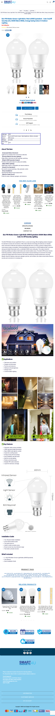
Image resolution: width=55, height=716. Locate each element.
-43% (3, 186)
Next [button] (51, 188)
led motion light (36, 573)
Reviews (27, 228)
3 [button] (26, 620)
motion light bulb (45, 575)
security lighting (17, 573)
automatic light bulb (8, 575)
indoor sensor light (21, 574)
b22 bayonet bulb (11, 574)
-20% (25, 186)
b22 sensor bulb (18, 575)
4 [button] (28, 620)
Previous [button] (3, 188)
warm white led (7, 573)
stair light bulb (28, 575)
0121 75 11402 (6, 682)
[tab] (27, 223)
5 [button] (31, 620)
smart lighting (45, 573)
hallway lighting (26, 573)
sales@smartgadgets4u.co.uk (10, 681)
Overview (27, 223)
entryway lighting (42, 574)
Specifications (27, 226)
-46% (46, 186)
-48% (8, 35)
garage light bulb (15, 576)
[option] (10, 89)
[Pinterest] (27, 653)
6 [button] (33, 620)
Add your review (16, 27)
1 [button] (26, 97)
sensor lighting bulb (46, 576)
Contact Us (27, 231)
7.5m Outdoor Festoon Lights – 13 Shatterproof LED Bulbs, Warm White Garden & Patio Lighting (49, 198)
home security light (35, 576)
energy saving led (32, 574)
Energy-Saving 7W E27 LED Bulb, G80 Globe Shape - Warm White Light (10, 607)
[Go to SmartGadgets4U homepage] (27, 664)
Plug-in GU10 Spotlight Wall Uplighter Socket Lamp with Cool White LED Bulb (27, 198)
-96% (3, 589)
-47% (14, 186)
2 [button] (28, 97)
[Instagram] (30, 653)
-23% (35, 186)
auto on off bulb (5, 576)
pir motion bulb (36, 575)
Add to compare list (36, 108)
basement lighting (25, 576)
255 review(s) (9, 27)
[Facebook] (24, 653)
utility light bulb (27, 578)
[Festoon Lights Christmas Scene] (49, 189)
